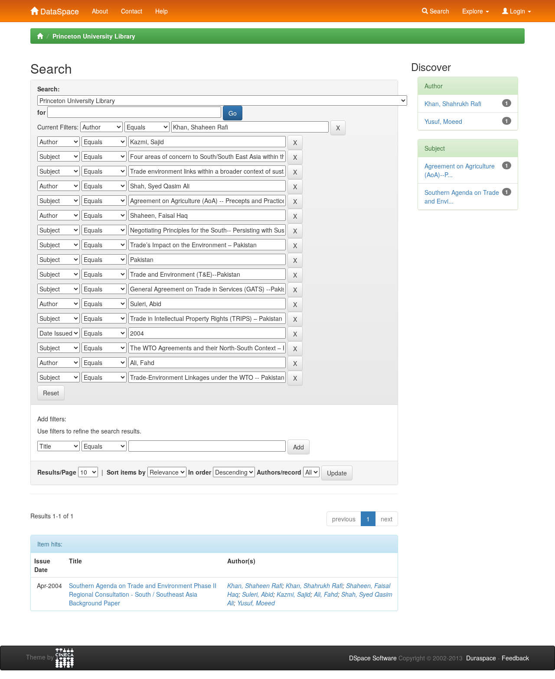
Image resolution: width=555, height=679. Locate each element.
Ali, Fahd (326, 594)
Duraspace (481, 657)
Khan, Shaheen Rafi (254, 585)
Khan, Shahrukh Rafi (314, 585)
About (100, 10)
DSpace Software (373, 657)
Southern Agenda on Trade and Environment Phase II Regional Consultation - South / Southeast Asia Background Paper (142, 594)
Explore (473, 10)
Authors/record (279, 472)
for (41, 112)
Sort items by (126, 472)
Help (161, 10)
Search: (48, 88)
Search (438, 10)
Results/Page (56, 472)
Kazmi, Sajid (293, 594)
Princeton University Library (93, 36)
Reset (51, 392)
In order (199, 472)
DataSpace (58, 9)
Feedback (515, 657)
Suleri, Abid (257, 594)
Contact (131, 10)
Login (517, 10)
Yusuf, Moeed (256, 602)
